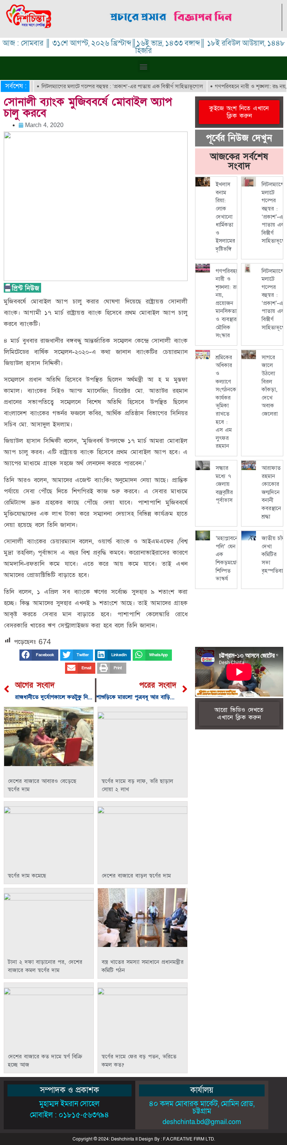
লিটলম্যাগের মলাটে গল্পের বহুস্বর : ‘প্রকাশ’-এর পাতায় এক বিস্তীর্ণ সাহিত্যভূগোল (109, 86)
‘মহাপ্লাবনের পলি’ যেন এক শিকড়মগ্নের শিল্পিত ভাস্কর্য (228, 558)
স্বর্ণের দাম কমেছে (27, 876)
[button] (144, 66)
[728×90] (172, 29)
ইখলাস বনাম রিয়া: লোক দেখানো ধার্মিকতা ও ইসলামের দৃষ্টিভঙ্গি (225, 216)
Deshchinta (122, 1139)
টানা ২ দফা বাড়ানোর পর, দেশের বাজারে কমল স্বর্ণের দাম (45, 966)
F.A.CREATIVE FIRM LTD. (189, 1139)
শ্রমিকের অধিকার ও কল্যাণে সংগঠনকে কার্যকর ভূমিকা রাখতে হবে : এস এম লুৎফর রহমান (226, 402)
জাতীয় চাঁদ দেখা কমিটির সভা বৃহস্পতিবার (274, 554)
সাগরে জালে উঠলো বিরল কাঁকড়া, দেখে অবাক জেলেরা (270, 386)
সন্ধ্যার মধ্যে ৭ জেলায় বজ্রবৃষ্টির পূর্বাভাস (224, 484)
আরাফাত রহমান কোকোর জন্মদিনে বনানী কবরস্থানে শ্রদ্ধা (271, 492)
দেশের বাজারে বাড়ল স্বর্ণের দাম (136, 876)
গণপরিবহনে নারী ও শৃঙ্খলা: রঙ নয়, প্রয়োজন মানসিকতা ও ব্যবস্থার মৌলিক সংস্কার (228, 303)
